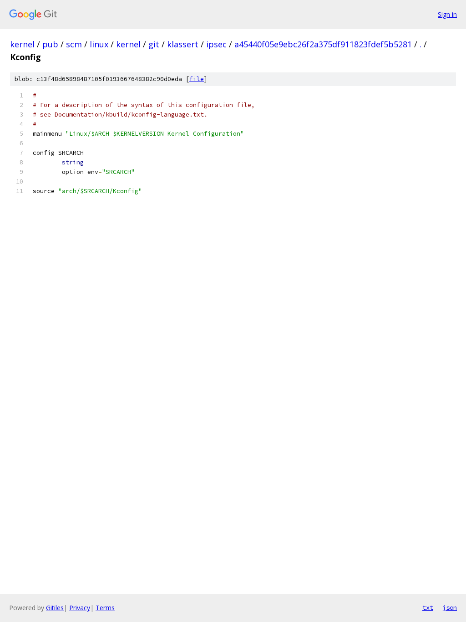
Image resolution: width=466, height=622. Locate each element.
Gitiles (55, 607)
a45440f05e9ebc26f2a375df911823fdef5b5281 (323, 44)
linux (99, 44)
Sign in (447, 14)
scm (74, 44)
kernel (22, 44)
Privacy (79, 607)
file (196, 79)
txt (427, 607)
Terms (105, 607)
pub (50, 44)
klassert (182, 44)
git (153, 44)
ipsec (216, 44)
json (449, 607)
